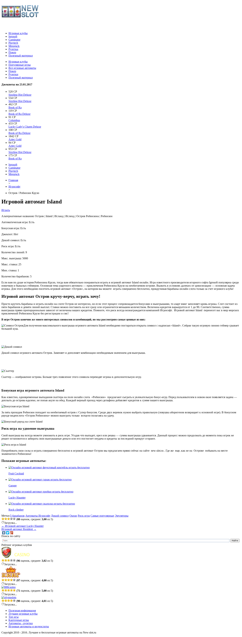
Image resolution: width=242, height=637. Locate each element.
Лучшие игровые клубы (23, 613)
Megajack (14, 46)
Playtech (13, 42)
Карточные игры (19, 620)
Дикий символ (60, 515)
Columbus (14, 120)
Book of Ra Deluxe (19, 113)
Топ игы (14, 616)
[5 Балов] (14, 518)
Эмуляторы (121, 515)
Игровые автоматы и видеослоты (29, 626)
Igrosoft (13, 36)
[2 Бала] (5, 518)
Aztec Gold (15, 139)
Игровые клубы (18, 33)
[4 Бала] (11, 518)
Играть (5, 210)
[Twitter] (7, 532)
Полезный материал (21, 55)
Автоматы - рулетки (21, 623)
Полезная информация (22, 610)
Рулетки (13, 49)
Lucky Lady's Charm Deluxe (25, 126)
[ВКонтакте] (3, 532)
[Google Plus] (11, 532)
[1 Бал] (2, 518)
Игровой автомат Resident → (18, 529)
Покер (12, 52)
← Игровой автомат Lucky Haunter (22, 525)
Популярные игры (20, 64)
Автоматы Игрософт (37, 515)
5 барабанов (17, 515)
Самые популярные (102, 515)
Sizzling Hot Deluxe (20, 94)
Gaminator (14, 39)
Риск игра (84, 515)
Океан (73, 515)
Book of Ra (15, 107)
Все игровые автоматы (22, 67)
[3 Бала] (8, 518)
